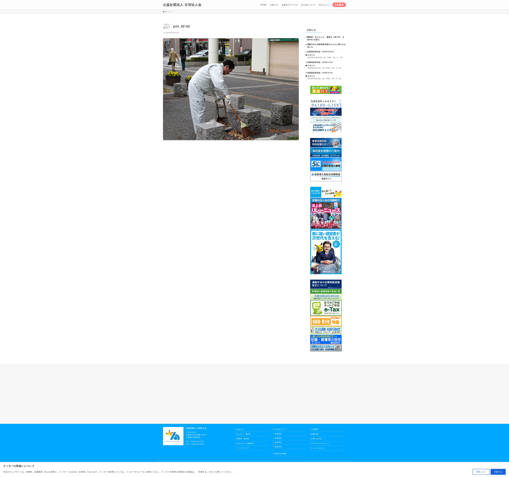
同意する (498, 472)
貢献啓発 (278, 446)
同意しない (481, 472)
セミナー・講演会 (244, 434)
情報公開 (314, 434)
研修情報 (278, 438)
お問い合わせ (316, 439)
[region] (254, 469)
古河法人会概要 (280, 454)
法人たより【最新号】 (246, 443)
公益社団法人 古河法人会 (182, 4)
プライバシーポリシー (320, 443)
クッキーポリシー (318, 448)
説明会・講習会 (243, 439)
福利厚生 (278, 442)
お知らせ (240, 429)
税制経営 (278, 434)
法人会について (280, 429)
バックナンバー (244, 448)
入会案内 (339, 5)
